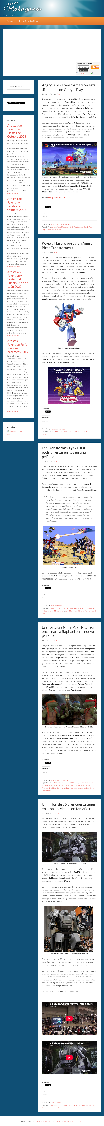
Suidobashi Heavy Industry (51, 1108)
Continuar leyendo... (14, 193)
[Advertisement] (42, 46)
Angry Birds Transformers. (59, 197)
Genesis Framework (62, 1121)
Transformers (56, 230)
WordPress (74, 1121)
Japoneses (54, 1105)
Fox (79, 608)
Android (53, 224)
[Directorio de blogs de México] (18, 434)
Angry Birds (61, 227)
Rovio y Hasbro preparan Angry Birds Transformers (67, 245)
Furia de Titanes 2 (52, 785)
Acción (53, 780)
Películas (54, 606)
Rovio (49, 230)
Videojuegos (67, 224)
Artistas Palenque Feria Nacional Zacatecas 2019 (17, 346)
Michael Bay (64, 788)
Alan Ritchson (58, 783)
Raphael (86, 788)
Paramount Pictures (77, 611)
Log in (81, 1121)
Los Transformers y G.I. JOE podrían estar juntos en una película (64, 452)
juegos (44, 230)
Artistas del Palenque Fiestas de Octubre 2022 (16, 204)
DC (76, 608)
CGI (73, 783)
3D (52, 783)
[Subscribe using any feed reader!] (81, 73)
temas (59, 606)
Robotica (85, 1105)
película (80, 788)
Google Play (88, 227)
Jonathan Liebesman (80, 785)
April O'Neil (68, 783)
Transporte (75, 1108)
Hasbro (80, 431)
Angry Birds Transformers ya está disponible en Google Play (69, 87)
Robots (91, 1105)
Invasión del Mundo (66, 785)
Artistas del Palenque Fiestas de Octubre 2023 (16, 131)
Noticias (60, 224)
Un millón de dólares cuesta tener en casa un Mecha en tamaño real (68, 806)
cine (77, 783)
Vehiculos (82, 1108)
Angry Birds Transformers (74, 227)
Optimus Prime (76, 1105)
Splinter (92, 788)
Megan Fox (56, 788)
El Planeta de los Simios (87, 783)
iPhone (53, 1102)
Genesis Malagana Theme (43, 1121)
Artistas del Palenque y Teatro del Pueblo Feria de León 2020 (17, 279)
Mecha (67, 1105)
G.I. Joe (84, 608)
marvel (67, 611)
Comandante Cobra (68, 608)
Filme (44, 785)
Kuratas (62, 1105)
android (53, 227)
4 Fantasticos (55, 608)
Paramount (73, 788)
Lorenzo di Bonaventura (56, 611)
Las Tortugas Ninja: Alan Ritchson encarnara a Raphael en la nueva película (68, 631)
